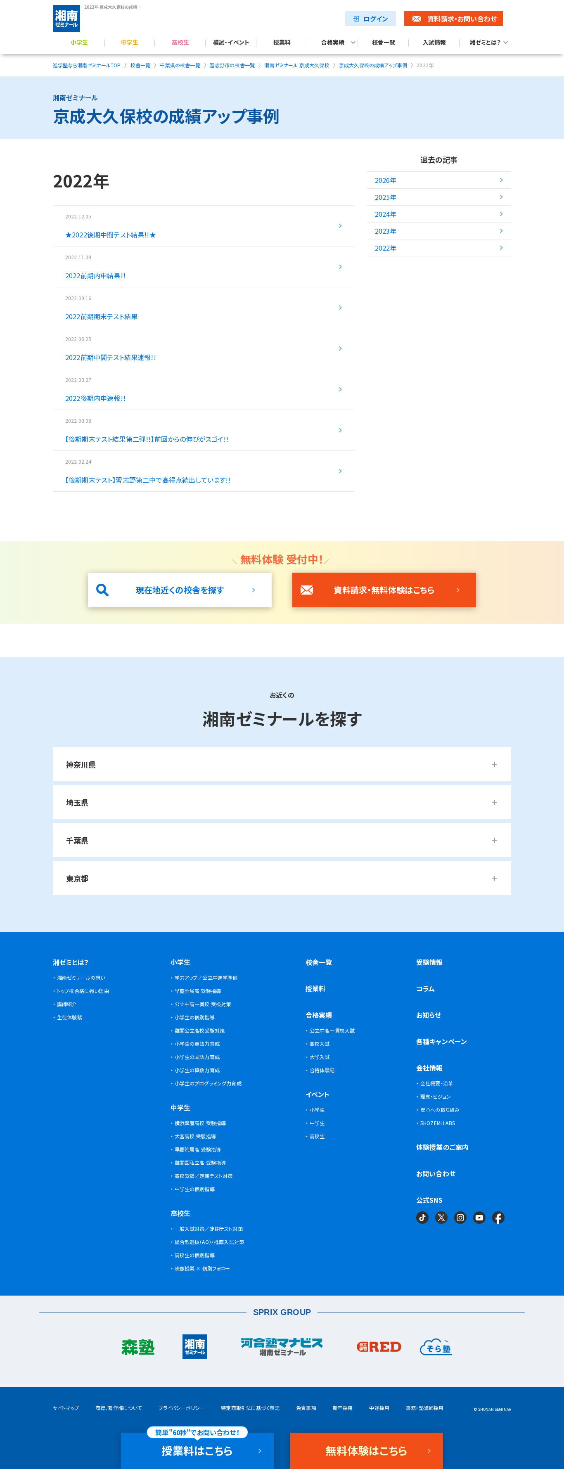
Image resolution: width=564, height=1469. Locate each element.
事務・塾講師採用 (424, 1407)
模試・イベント (231, 42)
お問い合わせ (435, 1173)
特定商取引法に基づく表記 (250, 1407)
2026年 (386, 180)
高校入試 (320, 1043)
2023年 (386, 231)
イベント (318, 1094)
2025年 (386, 197)
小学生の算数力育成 (197, 1069)
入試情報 (434, 42)
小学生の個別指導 (195, 1017)
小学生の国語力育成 (197, 1056)
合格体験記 (322, 1069)
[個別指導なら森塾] (138, 1348)
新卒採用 (343, 1407)
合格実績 (333, 42)
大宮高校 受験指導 (195, 1136)
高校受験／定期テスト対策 (204, 1175)
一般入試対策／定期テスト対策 (209, 1228)
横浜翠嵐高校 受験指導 (200, 1122)
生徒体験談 (69, 1017)
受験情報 (429, 962)
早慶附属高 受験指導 (198, 990)
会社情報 (429, 1068)
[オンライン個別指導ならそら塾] (436, 1348)
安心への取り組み (440, 1109)
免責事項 (306, 1407)
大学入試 (320, 1056)
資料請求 (462, 19)
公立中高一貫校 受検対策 (203, 1003)
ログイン (376, 19)
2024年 (386, 214)
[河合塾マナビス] (282, 1348)
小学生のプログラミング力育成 (208, 1083)
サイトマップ (66, 1407)
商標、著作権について (118, 1407)
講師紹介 (67, 1003)
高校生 (180, 42)
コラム (425, 988)
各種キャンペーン (441, 1041)
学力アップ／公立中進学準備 (206, 977)
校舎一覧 (384, 42)
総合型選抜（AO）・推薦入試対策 (209, 1241)
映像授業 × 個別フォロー (202, 1268)
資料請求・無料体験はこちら (384, 590)
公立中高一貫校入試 (332, 1030)
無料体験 (366, 1450)
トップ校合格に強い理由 (83, 990)
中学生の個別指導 (195, 1188)
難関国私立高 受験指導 (200, 1162)
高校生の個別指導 (195, 1254)
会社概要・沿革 (436, 1083)
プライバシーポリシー (182, 1407)
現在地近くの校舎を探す (180, 590)
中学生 (129, 42)
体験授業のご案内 (442, 1147)
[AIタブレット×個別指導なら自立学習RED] (379, 1348)
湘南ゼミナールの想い (81, 977)
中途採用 (379, 1407)
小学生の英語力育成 (197, 1043)
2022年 (386, 248)
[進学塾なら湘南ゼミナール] (194, 1348)
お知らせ (428, 1015)
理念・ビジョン (435, 1096)
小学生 (79, 42)
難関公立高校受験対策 (200, 1030)
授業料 (282, 42)
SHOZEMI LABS (437, 1122)
